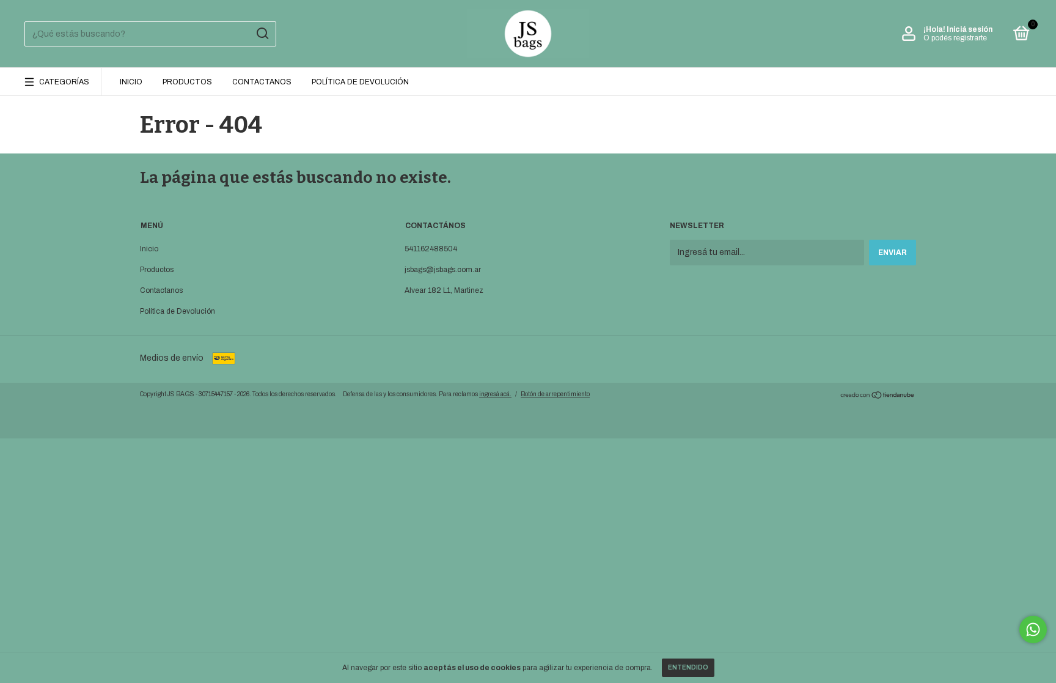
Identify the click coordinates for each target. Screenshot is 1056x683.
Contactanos (262, 82)
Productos (187, 82)
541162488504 (431, 249)
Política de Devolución (360, 82)
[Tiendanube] (878, 396)
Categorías (64, 82)
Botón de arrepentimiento (555, 394)
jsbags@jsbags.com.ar (443, 269)
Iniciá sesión (969, 29)
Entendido (688, 667)
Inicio (131, 82)
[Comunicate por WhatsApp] (1033, 629)
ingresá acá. (495, 394)
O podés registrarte (955, 38)
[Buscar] (262, 34)
